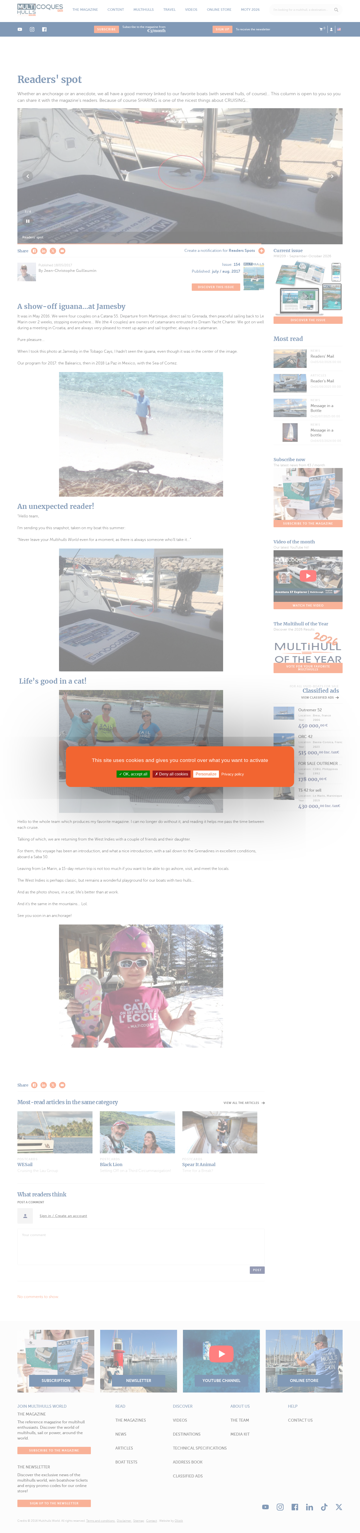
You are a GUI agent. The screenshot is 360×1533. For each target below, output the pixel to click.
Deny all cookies (173, 774)
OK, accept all (134, 774)
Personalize (206, 774)
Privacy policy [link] (232, 774)
